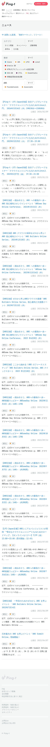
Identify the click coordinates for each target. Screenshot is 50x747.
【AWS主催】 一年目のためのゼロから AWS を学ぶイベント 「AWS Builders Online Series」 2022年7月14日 (24, 604)
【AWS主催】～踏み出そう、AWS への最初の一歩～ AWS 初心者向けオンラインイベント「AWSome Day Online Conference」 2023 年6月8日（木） (24, 334)
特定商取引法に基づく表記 (12, 696)
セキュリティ (7, 712)
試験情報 (33, 45)
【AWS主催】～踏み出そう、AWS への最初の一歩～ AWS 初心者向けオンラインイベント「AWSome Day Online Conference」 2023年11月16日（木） (24, 269)
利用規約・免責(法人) (10, 707)
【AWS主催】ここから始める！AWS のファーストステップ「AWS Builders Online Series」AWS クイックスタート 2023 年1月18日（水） (25, 367)
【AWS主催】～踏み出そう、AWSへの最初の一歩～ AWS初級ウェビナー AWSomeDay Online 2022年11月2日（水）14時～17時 (25, 400)
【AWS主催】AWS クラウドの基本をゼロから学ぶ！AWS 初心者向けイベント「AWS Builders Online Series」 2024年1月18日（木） (24, 236)
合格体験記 (17, 10)
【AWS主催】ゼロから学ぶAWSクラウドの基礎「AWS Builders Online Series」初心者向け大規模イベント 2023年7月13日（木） (24, 302)
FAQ (27, 13)
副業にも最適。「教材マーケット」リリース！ (23, 35)
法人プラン (33, 13)
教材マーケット (7, 16)
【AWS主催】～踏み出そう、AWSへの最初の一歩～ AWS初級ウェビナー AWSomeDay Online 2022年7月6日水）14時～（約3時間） (24, 571)
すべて (30, 41)
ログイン (29, 4)
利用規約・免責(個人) (10, 705)
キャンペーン (22, 45)
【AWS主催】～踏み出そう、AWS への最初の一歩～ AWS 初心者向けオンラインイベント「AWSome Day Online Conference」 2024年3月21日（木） (24, 203)
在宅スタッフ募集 (8, 691)
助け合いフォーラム (28, 10)
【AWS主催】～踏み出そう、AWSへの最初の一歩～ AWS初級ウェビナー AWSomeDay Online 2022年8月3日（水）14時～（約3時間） (24, 499)
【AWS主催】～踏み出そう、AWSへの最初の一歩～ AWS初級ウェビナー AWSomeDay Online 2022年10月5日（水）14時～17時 (25, 433)
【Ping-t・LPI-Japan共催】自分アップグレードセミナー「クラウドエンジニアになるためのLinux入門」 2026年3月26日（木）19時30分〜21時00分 (24, 105)
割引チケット (20, 13)
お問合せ (5, 721)
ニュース (9, 10)
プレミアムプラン (7, 13)
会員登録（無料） (41, 4)
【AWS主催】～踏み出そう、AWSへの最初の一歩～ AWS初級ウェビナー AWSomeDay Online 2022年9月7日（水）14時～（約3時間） (24, 466)
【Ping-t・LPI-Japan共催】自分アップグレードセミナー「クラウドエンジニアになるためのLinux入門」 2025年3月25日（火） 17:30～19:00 (24, 137)
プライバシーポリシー (10, 710)
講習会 (7, 49)
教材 (3, 10)
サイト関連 (9, 45)
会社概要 (5, 694)
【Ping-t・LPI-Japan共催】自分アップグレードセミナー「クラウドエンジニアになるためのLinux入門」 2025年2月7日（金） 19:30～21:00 (24, 170)
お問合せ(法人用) (9, 723)
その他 (15, 49)
